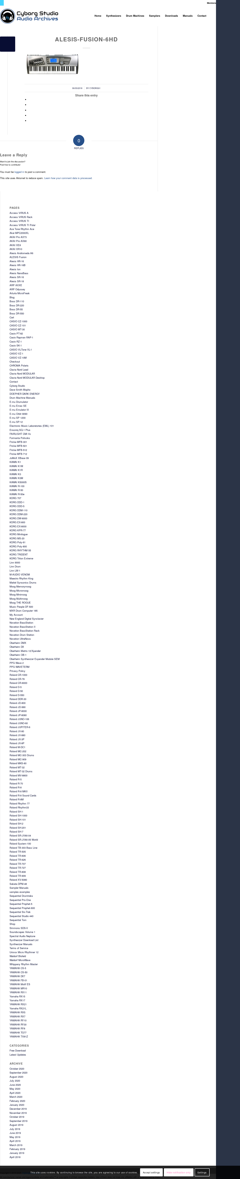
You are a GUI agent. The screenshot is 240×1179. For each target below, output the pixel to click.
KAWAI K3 (15, 474)
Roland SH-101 (18, 819)
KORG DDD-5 (17, 506)
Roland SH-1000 (18, 815)
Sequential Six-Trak (20, 912)
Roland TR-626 (18, 859)
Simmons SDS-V (19, 928)
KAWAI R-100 (17, 486)
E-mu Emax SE (18, 405)
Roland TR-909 (18, 876)
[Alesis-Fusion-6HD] (7, 44)
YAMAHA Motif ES (20, 984)
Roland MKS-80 (18, 763)
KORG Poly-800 (18, 546)
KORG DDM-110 (18, 510)
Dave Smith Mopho (20, 389)
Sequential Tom (18, 920)
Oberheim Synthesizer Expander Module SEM (35, 659)
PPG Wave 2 (17, 663)
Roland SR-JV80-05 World (24, 839)
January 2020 (17, 1105)
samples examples (20, 892)
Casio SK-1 (16, 345)
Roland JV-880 (17, 735)
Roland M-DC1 (17, 747)
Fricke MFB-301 (18, 442)
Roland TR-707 (18, 864)
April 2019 (15, 1141)
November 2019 (18, 1113)
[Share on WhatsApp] (29, 110)
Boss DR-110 (17, 301)
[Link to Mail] (12, 3)
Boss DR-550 (17, 313)
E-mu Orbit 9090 (18, 414)
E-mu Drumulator (19, 402)
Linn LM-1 (15, 570)
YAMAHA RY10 (18, 1020)
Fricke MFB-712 (18, 454)
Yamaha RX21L (18, 1008)
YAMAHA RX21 (18, 1004)
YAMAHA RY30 (18, 1024)
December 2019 (18, 1108)
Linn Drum (15, 566)
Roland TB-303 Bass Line (23, 847)
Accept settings (151, 1172)
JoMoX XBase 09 (19, 458)
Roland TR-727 (18, 867)
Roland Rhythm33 (19, 807)
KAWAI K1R (16, 470)
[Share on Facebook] (29, 99)
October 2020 (17, 1068)
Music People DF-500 (21, 606)
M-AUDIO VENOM (20, 574)
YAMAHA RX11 (18, 992)
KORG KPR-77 (18, 530)
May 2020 (15, 1088)
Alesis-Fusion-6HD (86, 39)
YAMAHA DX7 (17, 976)
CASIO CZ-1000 (18, 321)
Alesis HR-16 (17, 261)
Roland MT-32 (17, 767)
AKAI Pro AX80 (18, 241)
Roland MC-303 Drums (22, 755)
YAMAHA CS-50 (18, 972)
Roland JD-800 (18, 703)
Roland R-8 (16, 787)
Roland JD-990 (18, 707)
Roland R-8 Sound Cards (23, 795)
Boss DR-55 (16, 309)
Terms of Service (19, 948)
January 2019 (17, 1153)
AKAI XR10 (16, 249)
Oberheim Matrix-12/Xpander (25, 651)
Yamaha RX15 (17, 996)
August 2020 (16, 1076)
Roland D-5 (16, 687)
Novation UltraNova (20, 638)
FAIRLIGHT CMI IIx (20, 434)
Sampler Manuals (19, 887)
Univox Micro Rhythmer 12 (24, 952)
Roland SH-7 (16, 831)
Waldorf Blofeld (18, 956)
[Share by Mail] (29, 120)
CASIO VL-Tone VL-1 (21, 349)
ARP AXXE (16, 285)
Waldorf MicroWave (20, 960)
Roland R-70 (16, 783)
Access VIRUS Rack (21, 217)
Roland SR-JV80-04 (20, 835)
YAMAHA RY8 (17, 1028)
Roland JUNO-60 (19, 723)
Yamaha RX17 (17, 1000)
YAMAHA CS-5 (18, 968)
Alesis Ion (15, 269)
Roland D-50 (16, 691)
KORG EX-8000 (18, 526)
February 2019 (17, 1149)
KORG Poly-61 (18, 542)
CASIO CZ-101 (18, 325)
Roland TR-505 (18, 851)
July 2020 (15, 1080)
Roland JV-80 (17, 731)
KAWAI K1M (16, 466)
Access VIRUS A (19, 213)
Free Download (18, 1050)
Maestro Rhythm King (21, 578)
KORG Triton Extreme (21, 558)
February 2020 (17, 1101)
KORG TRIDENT (19, 554)
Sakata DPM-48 (18, 884)
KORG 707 (15, 498)
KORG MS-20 (17, 538)
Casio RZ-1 (16, 341)
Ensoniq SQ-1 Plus (20, 430)
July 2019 (15, 1129)
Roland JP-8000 (18, 711)
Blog (12, 297)
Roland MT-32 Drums (21, 771)
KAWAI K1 (15, 462)
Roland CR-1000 (18, 675)
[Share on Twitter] (29, 105)
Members (211, 2)
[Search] (212, 16)
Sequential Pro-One (20, 900)
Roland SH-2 (16, 823)
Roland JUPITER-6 (20, 727)
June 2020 (15, 1084)
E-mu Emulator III (19, 409)
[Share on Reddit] (29, 115)
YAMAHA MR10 (18, 988)
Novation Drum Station (22, 635)
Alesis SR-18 (17, 281)
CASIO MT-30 (17, 329)
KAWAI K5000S (18, 482)
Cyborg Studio (17, 385)
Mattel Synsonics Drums (23, 582)
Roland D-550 (17, 695)
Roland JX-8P (17, 743)
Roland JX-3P (17, 739)
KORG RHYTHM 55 (20, 550)
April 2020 (15, 1093)
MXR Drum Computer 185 (24, 610)
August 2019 (16, 1125)
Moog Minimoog (18, 594)
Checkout (15, 361)
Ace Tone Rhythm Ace (22, 229)
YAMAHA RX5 (17, 1012)
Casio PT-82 (16, 333)
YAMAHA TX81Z (19, 1036)
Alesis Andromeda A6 (21, 253)
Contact (14, 381)
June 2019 (15, 1133)
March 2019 (16, 1145)
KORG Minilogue (19, 534)
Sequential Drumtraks (21, 896)
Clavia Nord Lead (19, 369)
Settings (202, 1172)
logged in (19, 172)
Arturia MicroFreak (20, 293)
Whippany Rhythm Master (24, 964)
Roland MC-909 (18, 759)
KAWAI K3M (16, 478)
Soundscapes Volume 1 (22, 932)
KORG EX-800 (17, 522)
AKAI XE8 (15, 245)
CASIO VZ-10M (18, 357)
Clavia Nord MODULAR (22, 373)
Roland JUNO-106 (19, 719)
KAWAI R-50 (16, 490)
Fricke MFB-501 (18, 446)
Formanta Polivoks (20, 438)
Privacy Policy (17, 671)
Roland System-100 (20, 843)
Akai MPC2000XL (19, 233)
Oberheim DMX (18, 643)
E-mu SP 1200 (18, 417)
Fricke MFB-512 (18, 450)
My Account (16, 614)
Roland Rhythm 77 (20, 803)
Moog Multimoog (19, 598)
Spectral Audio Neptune (22, 936)
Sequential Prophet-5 (21, 904)
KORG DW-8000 (18, 518)
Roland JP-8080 (18, 715)
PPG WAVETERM (19, 667)
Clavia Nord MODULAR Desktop (27, 377)
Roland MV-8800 (18, 775)
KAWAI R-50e (17, 494)
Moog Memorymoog (20, 586)
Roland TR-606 (18, 855)
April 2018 (15, 1157)
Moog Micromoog (19, 590)
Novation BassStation (21, 622)
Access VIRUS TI (19, 221)
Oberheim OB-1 (18, 655)
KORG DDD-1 (17, 502)
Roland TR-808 (18, 872)
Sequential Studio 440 (21, 916)
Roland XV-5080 (18, 879)
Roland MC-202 (18, 751)
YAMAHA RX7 (17, 1016)
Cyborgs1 (94, 88)
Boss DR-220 (17, 305)
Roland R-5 (16, 779)
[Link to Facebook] (6, 3)
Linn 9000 (15, 562)
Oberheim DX (17, 646)
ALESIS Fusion (18, 257)
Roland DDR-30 (18, 699)
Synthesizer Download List (24, 940)
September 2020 (18, 1072)
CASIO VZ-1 (16, 353)
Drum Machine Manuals (22, 397)
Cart (12, 317)
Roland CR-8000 (18, 683)
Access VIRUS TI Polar (22, 225)
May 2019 (15, 1137)
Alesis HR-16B (18, 265)
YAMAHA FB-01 (18, 980)
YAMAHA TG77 (18, 1032)
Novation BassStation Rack (25, 630)
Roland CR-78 (17, 679)
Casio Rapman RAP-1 (21, 337)
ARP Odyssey (17, 289)
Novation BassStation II (22, 626)
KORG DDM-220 (18, 514)
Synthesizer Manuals (21, 944)
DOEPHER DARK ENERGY (25, 393)
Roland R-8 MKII (19, 791)
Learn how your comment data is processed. (68, 178)
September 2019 (18, 1121)
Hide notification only (178, 1172)
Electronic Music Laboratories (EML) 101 (32, 426)
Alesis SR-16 (17, 277)
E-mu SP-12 (16, 422)
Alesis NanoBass (19, 273)
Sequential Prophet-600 (22, 908)
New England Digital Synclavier (27, 618)
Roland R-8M (17, 799)
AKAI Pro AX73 (18, 237)
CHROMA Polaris (19, 365)
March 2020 (16, 1096)
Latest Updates (18, 1054)
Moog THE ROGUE (20, 602)
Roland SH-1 (16, 811)
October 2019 (17, 1117)
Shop (12, 924)
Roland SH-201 (18, 827)
